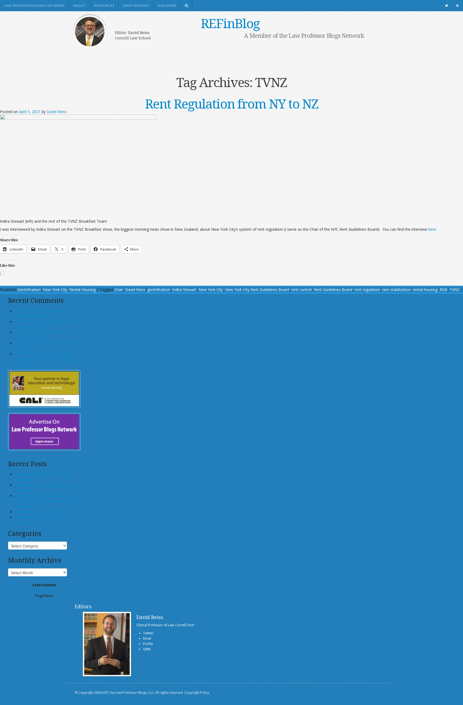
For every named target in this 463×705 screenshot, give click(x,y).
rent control (301, 289)
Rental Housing (82, 289)
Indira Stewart (184, 289)
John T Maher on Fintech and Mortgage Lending (40, 335)
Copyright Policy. (197, 692)
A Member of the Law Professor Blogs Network (304, 35)
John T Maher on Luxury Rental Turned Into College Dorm (42, 313)
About (79, 5)
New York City (55, 289)
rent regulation (367, 289)
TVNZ (455, 289)
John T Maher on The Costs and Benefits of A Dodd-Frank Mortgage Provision (46, 359)
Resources (104, 5)
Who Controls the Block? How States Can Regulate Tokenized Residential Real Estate (47, 501)
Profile (148, 643)
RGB (443, 289)
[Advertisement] (223, 55)
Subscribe (167, 5)
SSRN (147, 649)
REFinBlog (230, 23)
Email (147, 638)
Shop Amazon (136, 5)
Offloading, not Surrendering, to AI (44, 511)
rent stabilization (396, 289)
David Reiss (57, 111)
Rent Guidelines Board (333, 289)
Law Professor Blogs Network (34, 5)
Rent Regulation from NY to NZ (231, 103)
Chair (118, 289)
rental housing (425, 289)
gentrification (158, 289)
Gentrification (29, 289)
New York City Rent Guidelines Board (257, 289)
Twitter (148, 633)
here (432, 229)
